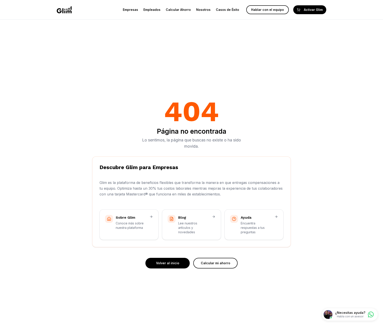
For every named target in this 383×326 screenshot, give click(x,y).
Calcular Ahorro (178, 10)
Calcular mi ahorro (215, 263)
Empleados (151, 10)
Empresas (130, 10)
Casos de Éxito (227, 10)
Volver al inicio (167, 263)
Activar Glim (313, 10)
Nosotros (203, 10)
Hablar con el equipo (267, 10)
